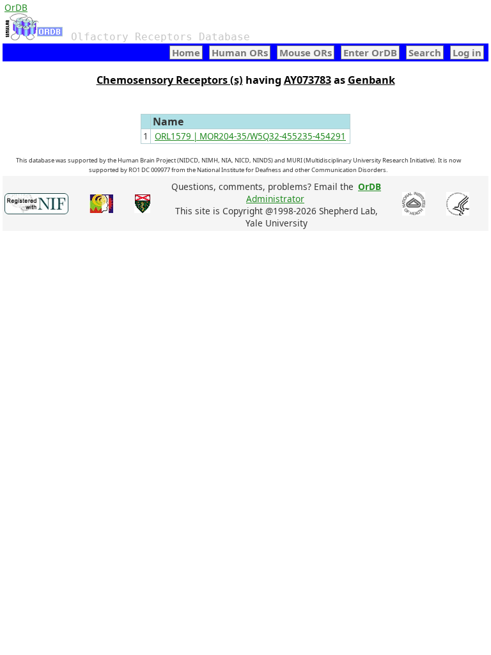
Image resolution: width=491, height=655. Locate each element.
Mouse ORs (305, 52)
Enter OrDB (370, 52)
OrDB (15, 7)
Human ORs (240, 52)
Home (186, 52)
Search (425, 52)
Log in (467, 52)
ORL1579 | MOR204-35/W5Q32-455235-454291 (250, 136)
